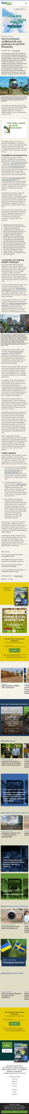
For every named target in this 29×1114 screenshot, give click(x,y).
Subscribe (7, 1051)
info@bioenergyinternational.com (14, 1073)
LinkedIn (14, 1089)
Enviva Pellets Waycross (17, 166)
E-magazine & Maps (14, 1076)
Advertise (14, 1079)
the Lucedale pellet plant (12, 470)
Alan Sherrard (16, 50)
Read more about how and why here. (15, 1108)
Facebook (14, 1094)
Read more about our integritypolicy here (16, 657)
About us (14, 1083)
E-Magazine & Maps (7, 1045)
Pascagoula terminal (11, 472)
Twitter (14, 1092)
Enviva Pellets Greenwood (19, 162)
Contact (14, 1086)
